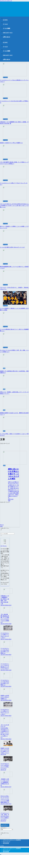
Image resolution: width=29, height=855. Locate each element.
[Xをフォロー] (2, 585)
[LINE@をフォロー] (5, 585)
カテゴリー (4, 828)
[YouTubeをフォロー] (4, 585)
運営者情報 (6, 843)
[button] (1, 535)
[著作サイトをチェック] (1, 585)
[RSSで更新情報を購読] (8, 585)
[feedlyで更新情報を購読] (7, 585)
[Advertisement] (10, 446)
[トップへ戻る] (0, 854)
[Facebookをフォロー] (3, 585)
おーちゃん (4, 545)
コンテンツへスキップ (6, 0)
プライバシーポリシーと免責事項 (12, 840)
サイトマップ (6, 841)
